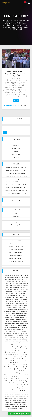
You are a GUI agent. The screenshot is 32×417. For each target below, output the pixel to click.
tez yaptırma (24, 275)
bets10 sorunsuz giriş (13, 307)
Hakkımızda (16, 145)
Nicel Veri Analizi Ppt (18, 355)
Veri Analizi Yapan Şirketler (17, 339)
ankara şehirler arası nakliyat (12, 385)
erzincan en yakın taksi (17, 408)
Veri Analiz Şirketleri (22, 367)
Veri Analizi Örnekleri (13, 371)
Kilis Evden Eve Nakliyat (12, 193)
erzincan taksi (9, 393)
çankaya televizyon (15, 315)
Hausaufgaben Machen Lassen (16, 327)
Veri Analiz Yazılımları (17, 377)
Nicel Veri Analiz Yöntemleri (11, 353)
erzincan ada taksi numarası (12, 397)
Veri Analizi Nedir (17, 341)
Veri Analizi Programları (20, 345)
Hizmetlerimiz (16, 148)
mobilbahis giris (22, 303)
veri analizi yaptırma (10, 279)
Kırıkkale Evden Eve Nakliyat (12, 179)
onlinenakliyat (10, 105)
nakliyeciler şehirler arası (21, 389)
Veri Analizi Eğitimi (18, 347)
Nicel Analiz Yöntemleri (20, 357)
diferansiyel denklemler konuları (19, 311)
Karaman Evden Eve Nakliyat (12, 176)
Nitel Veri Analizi (23, 351)
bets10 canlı (24, 301)
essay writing (14, 297)
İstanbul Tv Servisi (22, 383)
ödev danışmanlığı (14, 323)
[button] (19, 413)
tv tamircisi (14, 321)
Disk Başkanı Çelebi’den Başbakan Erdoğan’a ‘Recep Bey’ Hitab (16, 73)
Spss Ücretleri (17, 333)
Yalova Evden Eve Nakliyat (12, 187)
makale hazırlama (10, 281)
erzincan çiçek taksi (21, 401)
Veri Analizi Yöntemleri (18, 343)
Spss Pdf (22, 353)
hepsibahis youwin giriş (14, 301)
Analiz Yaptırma (17, 337)
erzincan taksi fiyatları (16, 405)
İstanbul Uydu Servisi (11, 383)
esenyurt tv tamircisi (18, 331)
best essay (17, 295)
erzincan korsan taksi (12, 403)
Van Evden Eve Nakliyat (13, 173)
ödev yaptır (19, 283)
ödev (23, 283)
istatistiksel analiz (22, 279)
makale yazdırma (17, 277)
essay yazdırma (23, 297)
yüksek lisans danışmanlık (19, 287)
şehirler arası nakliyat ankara (14, 293)
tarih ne (19, 289)
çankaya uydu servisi (21, 317)
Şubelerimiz (16, 157)
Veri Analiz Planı (23, 369)
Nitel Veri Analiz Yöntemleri (11, 359)
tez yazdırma (8, 277)
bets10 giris (8, 303)
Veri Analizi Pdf (8, 347)
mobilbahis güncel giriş (11, 305)
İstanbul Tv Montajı (21, 381)
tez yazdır (12, 283)
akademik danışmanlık (10, 289)
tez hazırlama (19, 281)
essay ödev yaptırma (10, 299)
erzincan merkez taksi (22, 395)
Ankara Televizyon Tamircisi (13, 319)
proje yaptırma (16, 275)
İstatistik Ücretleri (21, 335)
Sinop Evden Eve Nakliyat (12, 167)
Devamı (16, 100)
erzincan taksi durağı (10, 401)
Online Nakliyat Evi (16, 154)
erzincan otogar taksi (10, 395)
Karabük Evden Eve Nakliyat (12, 190)
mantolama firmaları (20, 329)
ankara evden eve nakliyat (19, 291)
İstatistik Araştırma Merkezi (19, 373)
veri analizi (25, 277)
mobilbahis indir (22, 305)
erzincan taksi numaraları (20, 393)
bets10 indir (15, 303)
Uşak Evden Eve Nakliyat (12, 170)
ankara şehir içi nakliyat (16, 387)
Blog (16, 142)
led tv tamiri (21, 321)
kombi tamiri (12, 325)
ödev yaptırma (8, 275)
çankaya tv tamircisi (11, 313)
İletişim (16, 151)
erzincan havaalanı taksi (20, 399)
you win (18, 299)
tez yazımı (23, 285)
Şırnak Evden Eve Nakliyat (12, 182)
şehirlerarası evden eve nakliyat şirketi (16, 391)
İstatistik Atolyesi (9, 375)
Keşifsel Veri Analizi (20, 375)
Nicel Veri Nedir (12, 363)
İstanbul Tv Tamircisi (17, 379)
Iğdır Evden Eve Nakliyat (12, 184)
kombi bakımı (20, 325)
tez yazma (17, 285)
